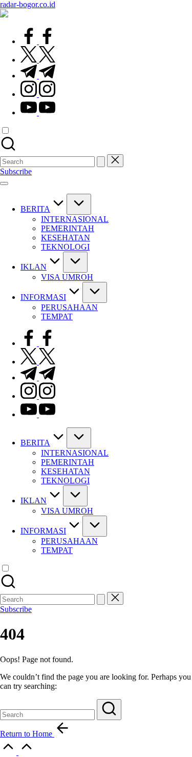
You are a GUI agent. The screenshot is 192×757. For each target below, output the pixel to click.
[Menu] (4, 183)
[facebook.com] (37, 41)
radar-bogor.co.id (27, 4)
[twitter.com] (37, 59)
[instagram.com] (37, 94)
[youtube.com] (37, 112)
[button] (101, 161)
